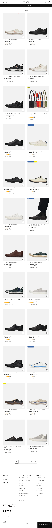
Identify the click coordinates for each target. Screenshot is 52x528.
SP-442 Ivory (31, 78)
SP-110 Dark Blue (33, 264)
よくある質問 (39, 488)
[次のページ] (35, 461)
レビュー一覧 (22, 488)
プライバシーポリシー (28, 523)
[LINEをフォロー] (8, 510)
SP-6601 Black (7, 152)
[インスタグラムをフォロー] (3, 510)
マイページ (6, 479)
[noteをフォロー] (15, 510)
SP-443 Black (7, 374)
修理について (39, 485)
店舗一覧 (5, 483)
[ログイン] (45, 2)
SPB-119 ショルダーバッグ (35, 116)
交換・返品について (40, 493)
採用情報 (21, 485)
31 (31, 461)
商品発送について (40, 490)
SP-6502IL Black (32, 227)
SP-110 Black (7, 411)
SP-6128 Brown (8, 264)
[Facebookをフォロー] (6, 510)
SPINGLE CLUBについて (25, 480)
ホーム (4, 9)
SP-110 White (7, 226)
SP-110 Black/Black (8, 189)
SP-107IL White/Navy (33, 152)
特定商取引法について (28, 520)
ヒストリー (21, 490)
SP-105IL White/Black (34, 189)
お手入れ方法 (39, 483)
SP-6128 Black (32, 41)
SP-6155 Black (32, 337)
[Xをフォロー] (12, 510)
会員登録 (5, 475)
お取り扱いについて (40, 480)
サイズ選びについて (40, 477)
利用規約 (37, 520)
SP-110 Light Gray (33, 301)
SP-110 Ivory (7, 41)
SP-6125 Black (7, 337)
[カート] (48, 2)
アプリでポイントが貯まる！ (26, 5)
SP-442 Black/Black (9, 115)
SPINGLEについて (23, 477)
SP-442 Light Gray (33, 448)
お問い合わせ (39, 495)
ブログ (20, 498)
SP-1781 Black (7, 449)
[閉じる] (51, 522)
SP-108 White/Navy (33, 374)
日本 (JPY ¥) (6, 516)
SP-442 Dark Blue (8, 301)
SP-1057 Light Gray (33, 411)
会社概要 (21, 483)
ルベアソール (22, 495)
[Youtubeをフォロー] (10, 510)
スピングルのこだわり (24, 493)
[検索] (6, 2)
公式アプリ (21, 500)
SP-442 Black (7, 78)
